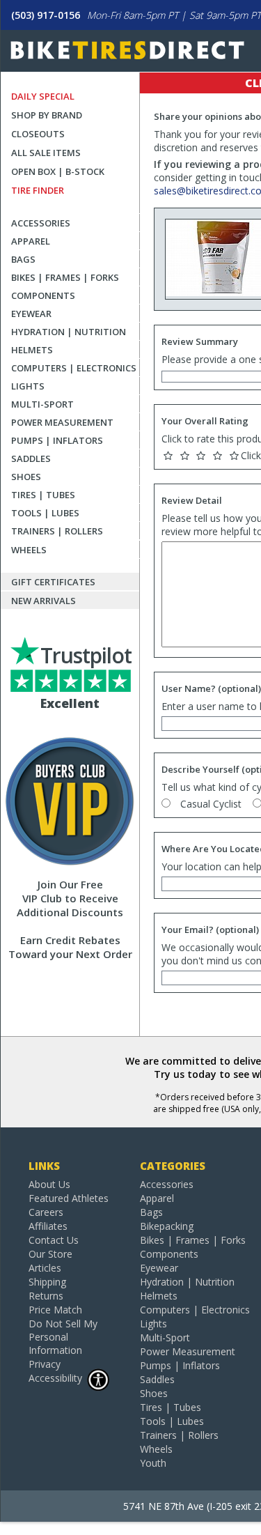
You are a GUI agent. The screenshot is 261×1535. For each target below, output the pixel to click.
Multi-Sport (42, 404)
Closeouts (38, 134)
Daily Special (42, 96)
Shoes (26, 476)
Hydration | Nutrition (68, 331)
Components (43, 295)
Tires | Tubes (43, 494)
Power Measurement (62, 422)
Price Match (55, 1309)
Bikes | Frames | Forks (65, 277)
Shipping (47, 1281)
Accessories (40, 223)
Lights (28, 386)
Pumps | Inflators (57, 440)
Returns (46, 1295)
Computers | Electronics (73, 368)
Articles (45, 1267)
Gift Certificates (53, 582)
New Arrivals (43, 600)
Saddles (31, 458)
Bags (23, 259)
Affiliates (48, 1226)
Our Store (50, 1253)
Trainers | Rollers (57, 531)
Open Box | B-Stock (57, 171)
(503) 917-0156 (45, 15)
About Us (49, 1184)
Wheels (29, 549)
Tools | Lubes (45, 513)
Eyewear (31, 313)
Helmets (32, 350)
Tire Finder (37, 190)
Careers (46, 1212)
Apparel (30, 241)
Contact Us (54, 1240)
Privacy (45, 1364)
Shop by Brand (46, 115)
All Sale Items (46, 152)
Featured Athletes (69, 1198)
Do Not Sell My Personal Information (63, 1337)
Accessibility (55, 1377)
